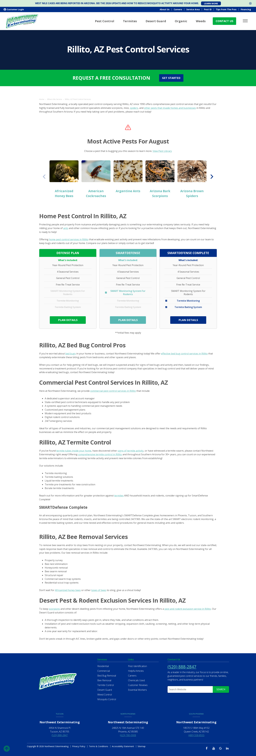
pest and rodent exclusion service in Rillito (187, 608)
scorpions (54, 608)
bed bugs (70, 353)
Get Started (171, 78)
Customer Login (15, 9)
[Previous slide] (44, 176)
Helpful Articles (136, 671)
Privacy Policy (78, 746)
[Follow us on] (207, 748)
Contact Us (224, 21)
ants (65, 228)
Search (220, 689)
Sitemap (141, 746)
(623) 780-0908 (128, 735)
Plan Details (67, 320)
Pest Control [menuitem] (104, 21)
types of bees (98, 590)
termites (119, 495)
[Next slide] (211, 176)
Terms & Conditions (98, 746)
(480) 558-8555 (196, 735)
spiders (134, 108)
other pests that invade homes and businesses (170, 108)
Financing (246, 9)
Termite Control (105, 685)
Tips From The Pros (226, 9)
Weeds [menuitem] (201, 21)
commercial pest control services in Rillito (113, 391)
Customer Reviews (138, 685)
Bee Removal (104, 680)
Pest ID (208, 9)
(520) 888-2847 (182, 667)
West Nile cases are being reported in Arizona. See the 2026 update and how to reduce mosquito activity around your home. (117, 3)
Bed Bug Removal (106, 675)
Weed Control (104, 694)
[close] (250, 3)
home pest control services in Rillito (68, 239)
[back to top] (6, 748)
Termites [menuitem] (130, 21)
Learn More (211, 3)
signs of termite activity (131, 450)
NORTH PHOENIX (128, 713)
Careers (178, 9)
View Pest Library (162, 151)
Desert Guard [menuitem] (156, 21)
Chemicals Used (136, 680)
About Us (164, 9)
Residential (103, 666)
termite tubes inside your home (73, 450)
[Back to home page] (22, 21)
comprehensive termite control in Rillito (100, 454)
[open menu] (245, 21)
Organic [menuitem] (181, 21)
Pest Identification (137, 666)
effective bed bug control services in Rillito (184, 353)
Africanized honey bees (68, 590)
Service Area (193, 9)
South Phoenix (196, 713)
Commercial (103, 671)
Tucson (59, 713)
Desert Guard (104, 690)
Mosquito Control (106, 699)
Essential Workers (137, 690)
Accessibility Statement (123, 746)
